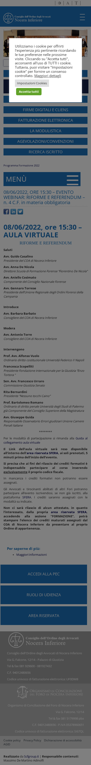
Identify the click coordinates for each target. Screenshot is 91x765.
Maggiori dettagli (47, 76)
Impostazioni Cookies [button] (32, 83)
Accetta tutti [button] (29, 91)
